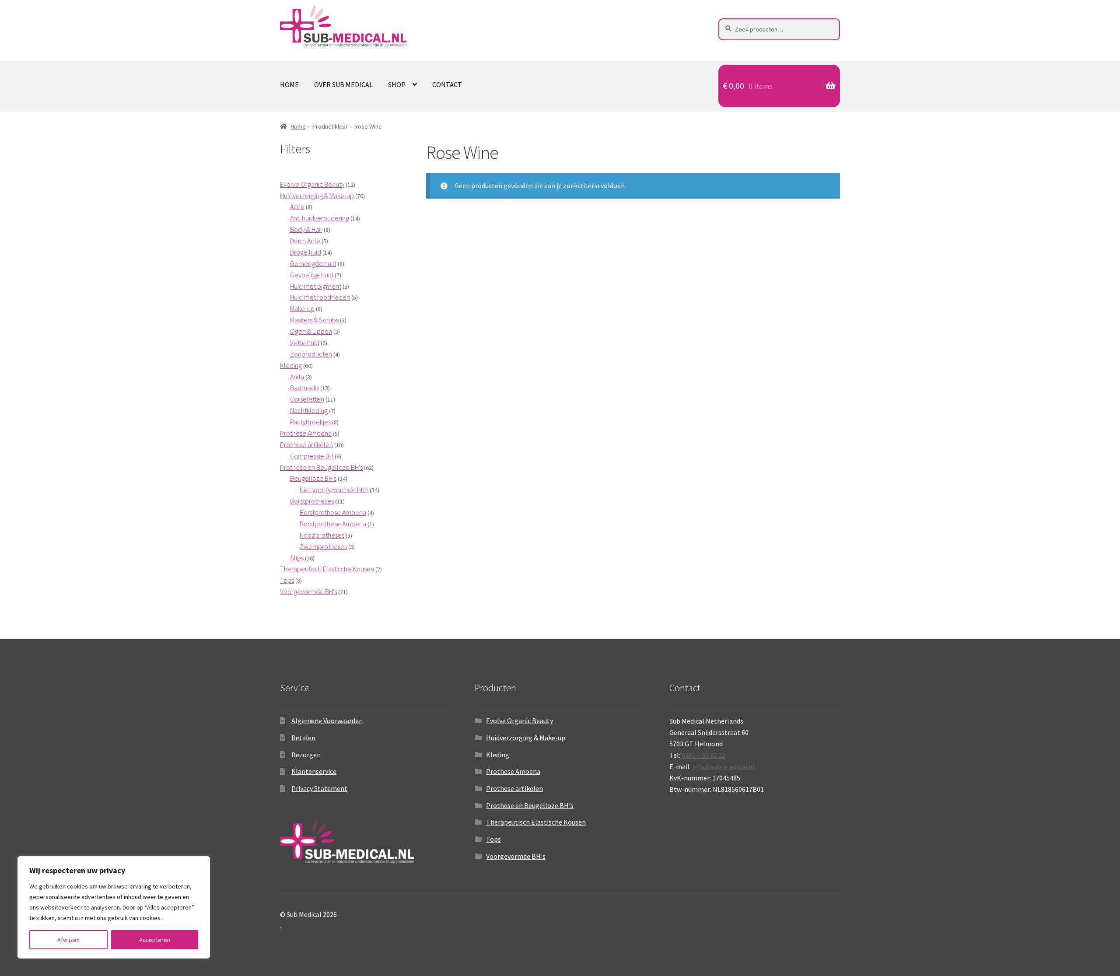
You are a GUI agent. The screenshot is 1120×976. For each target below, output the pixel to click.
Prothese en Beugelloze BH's (530, 805)
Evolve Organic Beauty (519, 720)
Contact (447, 84)
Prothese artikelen (514, 788)
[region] (114, 907)
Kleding (497, 754)
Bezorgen (306, 754)
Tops (493, 839)
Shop (397, 84)
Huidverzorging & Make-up (525, 737)
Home (289, 84)
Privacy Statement (319, 788)
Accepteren (154, 940)
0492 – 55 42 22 (703, 755)
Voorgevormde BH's (516, 856)
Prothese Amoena (513, 771)
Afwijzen (68, 940)
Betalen (303, 737)
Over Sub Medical (343, 84)
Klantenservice (313, 771)
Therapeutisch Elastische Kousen (536, 822)
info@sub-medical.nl (723, 766)
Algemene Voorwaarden (327, 720)
